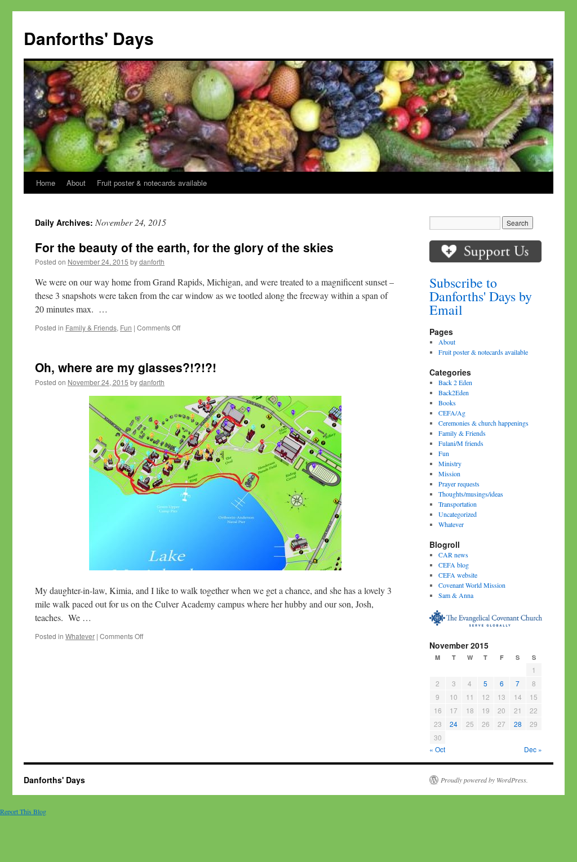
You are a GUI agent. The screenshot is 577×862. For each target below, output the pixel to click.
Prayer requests (459, 483)
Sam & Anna (455, 595)
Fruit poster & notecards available (152, 182)
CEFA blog (453, 564)
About (76, 182)
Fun (126, 327)
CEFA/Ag (451, 412)
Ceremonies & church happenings (483, 422)
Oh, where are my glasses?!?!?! (125, 367)
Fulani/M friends (460, 443)
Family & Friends (91, 327)
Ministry (449, 463)
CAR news (453, 554)
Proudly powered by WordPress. (484, 779)
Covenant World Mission (471, 584)
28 (518, 724)
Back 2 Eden (455, 382)
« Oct (437, 749)
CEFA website (457, 574)
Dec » (533, 749)
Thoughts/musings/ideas (470, 493)
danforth (152, 261)
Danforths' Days (89, 38)
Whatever (80, 636)
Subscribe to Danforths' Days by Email (480, 296)
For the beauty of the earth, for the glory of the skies (184, 247)
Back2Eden (453, 392)
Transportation (457, 503)
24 (454, 724)
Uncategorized (457, 514)
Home (45, 182)
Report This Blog (23, 811)
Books (447, 402)
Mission (449, 473)
